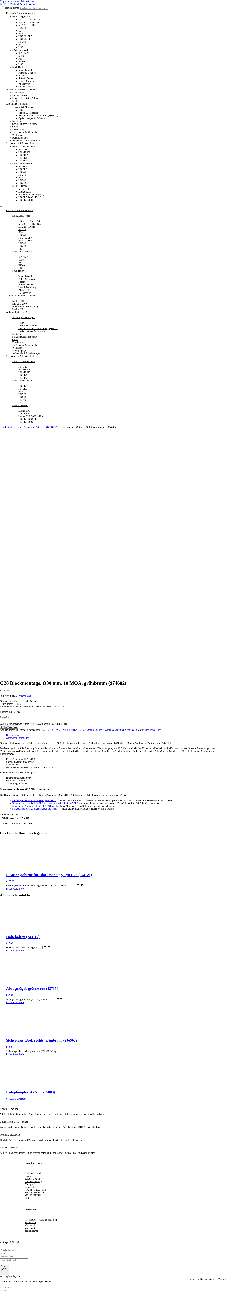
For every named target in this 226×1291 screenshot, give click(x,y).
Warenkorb (30, 1225)
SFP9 (21, 56)
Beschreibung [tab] (13, 735)
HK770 (22, 174)
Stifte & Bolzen (26, 78)
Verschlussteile (25, 70)
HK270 (22, 44)
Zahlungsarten (31, 1230)
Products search (12, 7)
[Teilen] (7, 1287)
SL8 (20, 30)
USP (20, 64)
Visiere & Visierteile (28, 112)
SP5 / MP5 (23, 53)
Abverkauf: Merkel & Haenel (20, 89)
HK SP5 (22, 160)
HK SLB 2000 (19, 95)
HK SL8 (22, 158)
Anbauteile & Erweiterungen (26, 140)
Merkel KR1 (18, 101)
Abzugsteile (24, 84)
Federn (21, 75)
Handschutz (18, 129)
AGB (214, 1279)
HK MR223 (24, 155)
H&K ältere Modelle (22, 163)
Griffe (15, 126)
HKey (21, 110)
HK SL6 (22, 169)
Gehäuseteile (24, 86)
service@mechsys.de (10, 1276)
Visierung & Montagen (23, 107)
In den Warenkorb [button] (15, 888)
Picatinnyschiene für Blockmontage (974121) (34, 800)
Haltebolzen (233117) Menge (20, 947)
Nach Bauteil (18, 67)
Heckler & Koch (153, 730)
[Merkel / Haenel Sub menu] (29, 186)
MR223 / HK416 (26, 25)
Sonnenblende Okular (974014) (27, 803)
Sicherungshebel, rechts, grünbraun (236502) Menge (31, 1051)
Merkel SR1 (18, 92)
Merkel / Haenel (20, 186)
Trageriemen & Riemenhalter (26, 132)
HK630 (22, 177)
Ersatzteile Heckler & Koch (19, 13)
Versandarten (31, 1228)
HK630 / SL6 (25, 39)
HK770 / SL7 (25, 36)
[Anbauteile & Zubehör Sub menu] (29, 104)
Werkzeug (17, 135)
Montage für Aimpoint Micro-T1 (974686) (33, 806)
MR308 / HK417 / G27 (29, 22)
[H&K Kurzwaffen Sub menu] (31, 50)
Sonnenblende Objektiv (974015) (64, 803)
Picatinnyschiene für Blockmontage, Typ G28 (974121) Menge (36, 885)
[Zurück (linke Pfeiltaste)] (1, 1290)
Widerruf (221, 1279)
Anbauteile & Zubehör (17, 104)
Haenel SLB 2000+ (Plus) (25, 98)
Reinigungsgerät (20, 137)
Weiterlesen (20, 1098)
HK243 (22, 28)
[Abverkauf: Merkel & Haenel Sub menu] (36, 89)
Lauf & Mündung (27, 81)
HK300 (22, 41)
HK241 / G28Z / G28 (29, 19)
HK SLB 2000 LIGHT (29, 197)
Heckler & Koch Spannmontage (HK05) (38, 115)
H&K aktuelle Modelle (23, 146)
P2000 (21, 61)
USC (20, 47)
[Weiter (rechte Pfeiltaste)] (4, 1290)
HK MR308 (24, 152)
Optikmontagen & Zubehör (31, 118)
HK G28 (22, 149)
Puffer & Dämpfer (27, 73)
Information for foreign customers (41, 1219)
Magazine (17, 121)
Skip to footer (27, 1)
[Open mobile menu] (1, 206)
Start (2, 427)
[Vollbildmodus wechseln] (4, 1287)
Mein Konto (30, 1222)
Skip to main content (10, 1)
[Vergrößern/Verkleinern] (1, 1287)
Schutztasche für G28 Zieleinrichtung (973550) (35, 808)
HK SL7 (22, 166)
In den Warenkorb (9, 727)
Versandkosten (24, 696)
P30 (20, 58)
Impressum (194, 1279)
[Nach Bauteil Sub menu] (26, 67)
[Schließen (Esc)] (10, 1287)
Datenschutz (206, 1279)
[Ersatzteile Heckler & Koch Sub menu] (34, 13)
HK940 (22, 33)
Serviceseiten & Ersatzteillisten (21, 143)
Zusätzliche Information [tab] (17, 738)
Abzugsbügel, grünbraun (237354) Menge (26, 999)
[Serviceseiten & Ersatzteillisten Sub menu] (37, 143)
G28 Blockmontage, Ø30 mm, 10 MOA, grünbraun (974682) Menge (33, 724)
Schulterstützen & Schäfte (24, 124)
